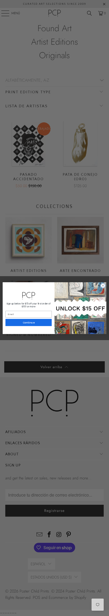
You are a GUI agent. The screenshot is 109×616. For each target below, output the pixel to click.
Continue (29, 322)
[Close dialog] (103, 285)
